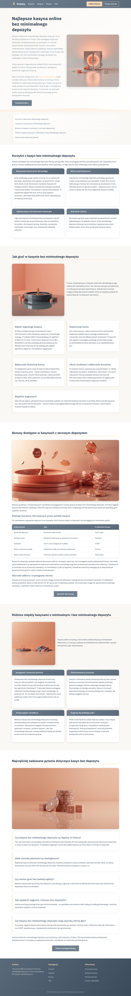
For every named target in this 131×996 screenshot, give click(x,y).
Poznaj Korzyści (21, 103)
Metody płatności (91, 977)
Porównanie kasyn (91, 969)
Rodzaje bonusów (91, 973)
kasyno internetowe (47, 76)
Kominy (21, 3)
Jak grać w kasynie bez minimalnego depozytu (32, 124)
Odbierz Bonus (94, 4)
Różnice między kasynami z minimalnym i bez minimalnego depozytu (40, 133)
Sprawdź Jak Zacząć (65, 594)
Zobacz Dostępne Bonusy (65, 948)
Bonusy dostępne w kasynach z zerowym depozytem (35, 128)
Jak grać (40, 4)
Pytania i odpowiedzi (92, 981)
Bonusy (49, 4)
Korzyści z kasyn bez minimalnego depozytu (31, 119)
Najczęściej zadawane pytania (26, 137)
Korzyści (31, 4)
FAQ (56, 4)
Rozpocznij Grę (111, 4)
